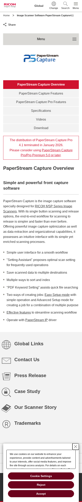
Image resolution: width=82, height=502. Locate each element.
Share (12, 24)
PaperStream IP (36, 320)
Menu (58, 37)
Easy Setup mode (57, 294)
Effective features (19, 312)
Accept (41, 493)
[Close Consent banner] (75, 446)
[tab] (41, 84)
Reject (41, 484)
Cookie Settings (41, 476)
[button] (65, 6)
